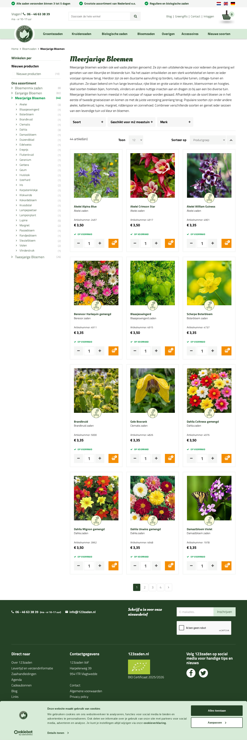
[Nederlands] (219, 3)
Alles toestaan (217, 710)
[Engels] (226, 3)
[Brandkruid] (96, 390)
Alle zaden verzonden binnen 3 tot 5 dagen (43, 3)
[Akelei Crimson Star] (152, 175)
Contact (195, 16)
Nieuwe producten (37, 73)
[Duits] (233, 3)
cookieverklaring (155, 722)
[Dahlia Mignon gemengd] (96, 497)
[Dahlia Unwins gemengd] (152, 497)
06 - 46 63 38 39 (38, 14)
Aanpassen (215, 722)
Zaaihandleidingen (23, 673)
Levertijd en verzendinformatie (32, 668)
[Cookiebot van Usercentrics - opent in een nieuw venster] (23, 733)
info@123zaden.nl (82, 611)
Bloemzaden (29, 49)
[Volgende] (168, 587)
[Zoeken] (135, 16)
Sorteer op (178, 140)
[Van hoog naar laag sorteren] (231, 139)
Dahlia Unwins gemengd (145, 529)
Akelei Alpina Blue (85, 206)
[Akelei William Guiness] (209, 175)
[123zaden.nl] (24, 34)
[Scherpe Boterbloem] (209, 282)
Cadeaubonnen (21, 685)
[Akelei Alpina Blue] (96, 175)
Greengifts (181, 16)
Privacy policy (79, 696)
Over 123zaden (21, 662)
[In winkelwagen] (113, 243)
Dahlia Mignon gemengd (89, 529)
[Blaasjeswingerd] (152, 282)
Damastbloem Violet (199, 529)
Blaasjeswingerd (140, 314)
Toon (121, 140)
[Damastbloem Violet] (209, 497)
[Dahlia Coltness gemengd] (209, 390)
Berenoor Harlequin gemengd (92, 314)
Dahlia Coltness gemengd (203, 421)
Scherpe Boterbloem (199, 314)
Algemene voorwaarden (86, 691)
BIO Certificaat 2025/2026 (146, 677)
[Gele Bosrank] (152, 390)
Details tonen (55, 732)
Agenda (16, 679)
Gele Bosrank (138, 421)
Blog (169, 16)
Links (14, 696)
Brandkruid (81, 421)
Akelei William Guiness (201, 206)
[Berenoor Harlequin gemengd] (96, 282)
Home (14, 49)
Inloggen (209, 16)
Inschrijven (224, 611)
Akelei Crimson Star (142, 206)
